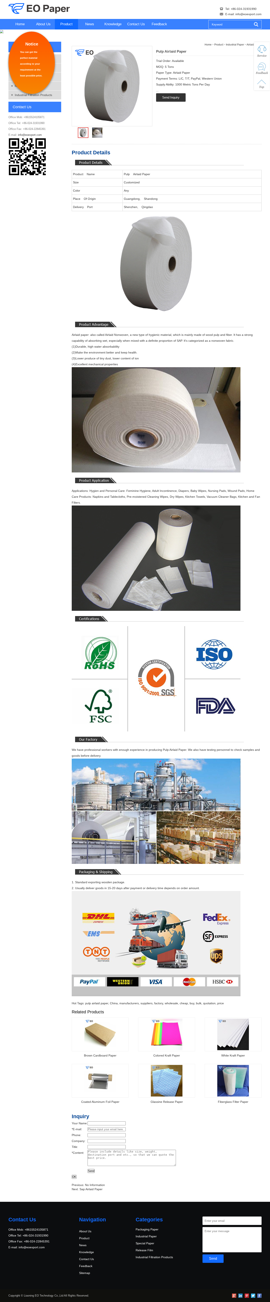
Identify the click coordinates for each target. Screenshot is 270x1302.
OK (74, 1176)
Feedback (159, 24)
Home (20, 24)
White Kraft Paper (233, 1055)
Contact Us (136, 24)
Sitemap (84, 1273)
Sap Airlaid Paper (91, 1189)
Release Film (144, 1250)
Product (66, 24)
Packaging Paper (147, 1229)
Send (91, 1171)
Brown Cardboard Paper (100, 1055)
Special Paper (145, 1243)
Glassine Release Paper (167, 1101)
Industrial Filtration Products (33, 95)
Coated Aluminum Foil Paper (100, 1101)
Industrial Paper (146, 1236)
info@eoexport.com (248, 14)
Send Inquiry (171, 97)
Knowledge (113, 24)
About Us (43, 24)
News (89, 24)
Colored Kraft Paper (166, 1055)
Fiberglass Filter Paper (233, 1101)
